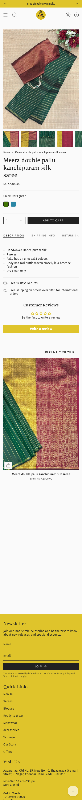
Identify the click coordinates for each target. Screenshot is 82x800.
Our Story (9, 744)
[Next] (77, 4)
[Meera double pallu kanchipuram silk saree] (41, 414)
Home (6, 152)
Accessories (11, 730)
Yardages (9, 737)
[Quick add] (8, 465)
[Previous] (5, 4)
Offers (7, 752)
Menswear (10, 723)
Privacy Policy (63, 673)
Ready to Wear (13, 715)
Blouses (8, 708)
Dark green (6, 204)
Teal (13, 204)
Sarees (8, 701)
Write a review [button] (41, 329)
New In (8, 694)
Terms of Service (11, 676)
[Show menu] (5, 15)
